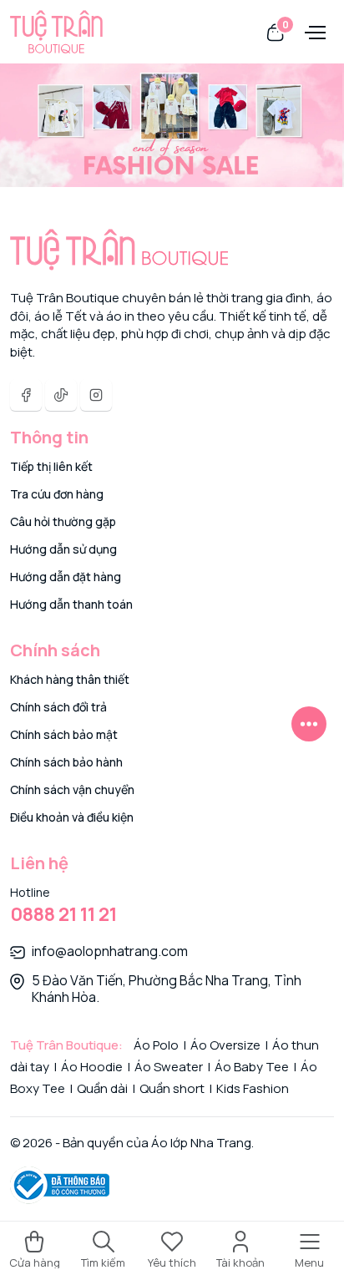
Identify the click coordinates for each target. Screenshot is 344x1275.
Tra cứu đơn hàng (57, 494)
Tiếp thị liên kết (51, 466)
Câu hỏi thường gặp (63, 521)
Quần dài (102, 1088)
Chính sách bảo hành (66, 762)
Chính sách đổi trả (58, 707)
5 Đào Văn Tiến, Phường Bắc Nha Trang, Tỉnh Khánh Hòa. (166, 988)
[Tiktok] (61, 395)
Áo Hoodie (91, 1066)
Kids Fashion (251, 1088)
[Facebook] (26, 395)
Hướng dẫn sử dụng (63, 549)
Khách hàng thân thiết (69, 679)
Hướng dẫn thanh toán (71, 604)
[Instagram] (96, 395)
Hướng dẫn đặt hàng (65, 576)
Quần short (172, 1088)
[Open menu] (313, 31)
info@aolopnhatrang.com (110, 951)
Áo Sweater (168, 1066)
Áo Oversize (225, 1045)
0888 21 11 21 (63, 914)
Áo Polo (157, 1045)
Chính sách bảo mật (64, 734)
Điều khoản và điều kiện (72, 817)
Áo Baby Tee (251, 1066)
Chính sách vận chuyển (72, 789)
